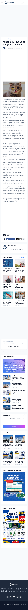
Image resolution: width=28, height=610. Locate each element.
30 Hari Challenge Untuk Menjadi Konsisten (8, 286)
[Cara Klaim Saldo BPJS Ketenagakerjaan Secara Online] (20, 295)
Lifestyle (10, 38)
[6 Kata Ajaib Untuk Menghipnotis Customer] (20, 279)
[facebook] (7, 597)
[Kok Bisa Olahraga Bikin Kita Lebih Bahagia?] (8, 263)
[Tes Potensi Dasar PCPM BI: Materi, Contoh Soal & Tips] (6, 400)
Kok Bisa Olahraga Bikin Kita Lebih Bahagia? (8, 270)
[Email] (20, 239)
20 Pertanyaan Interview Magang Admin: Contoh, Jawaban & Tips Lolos (8, 445)
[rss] (20, 597)
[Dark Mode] (22, 2)
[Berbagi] (24, 48)
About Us (8, 604)
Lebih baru (4, 352)
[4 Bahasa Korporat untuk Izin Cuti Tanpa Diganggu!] (20, 263)
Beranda (5, 38)
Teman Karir (17, 606)
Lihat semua (21, 257)
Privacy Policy (15, 604)
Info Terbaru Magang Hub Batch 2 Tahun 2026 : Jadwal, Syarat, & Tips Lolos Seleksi (18, 377)
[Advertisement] (14, 21)
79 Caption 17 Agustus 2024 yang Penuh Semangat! (7, 302)
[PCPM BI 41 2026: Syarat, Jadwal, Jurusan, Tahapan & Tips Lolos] (6, 407)
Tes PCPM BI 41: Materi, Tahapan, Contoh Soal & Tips (18, 392)
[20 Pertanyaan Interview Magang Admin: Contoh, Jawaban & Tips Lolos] (8, 439)
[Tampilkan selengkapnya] (23, 239)
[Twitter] (17, 239)
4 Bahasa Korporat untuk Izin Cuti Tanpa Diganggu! (19, 270)
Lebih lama (23, 352)
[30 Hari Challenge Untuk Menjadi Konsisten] (8, 279)
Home (3, 604)
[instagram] (17, 597)
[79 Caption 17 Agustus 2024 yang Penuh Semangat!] (8, 295)
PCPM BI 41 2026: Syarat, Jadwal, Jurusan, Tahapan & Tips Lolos (18, 407)
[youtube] (14, 597)
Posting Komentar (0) (14, 346)
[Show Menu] (2, 2)
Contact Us (23, 604)
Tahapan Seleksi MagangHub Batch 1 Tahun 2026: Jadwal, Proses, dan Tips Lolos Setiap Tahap (18, 384)
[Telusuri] (26, 2)
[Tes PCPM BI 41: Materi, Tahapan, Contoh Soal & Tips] (6, 392)
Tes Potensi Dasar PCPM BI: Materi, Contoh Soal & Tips (17, 399)
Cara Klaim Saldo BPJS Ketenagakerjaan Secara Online (20, 302)
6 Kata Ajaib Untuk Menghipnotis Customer (19, 286)
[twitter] (10, 597)
